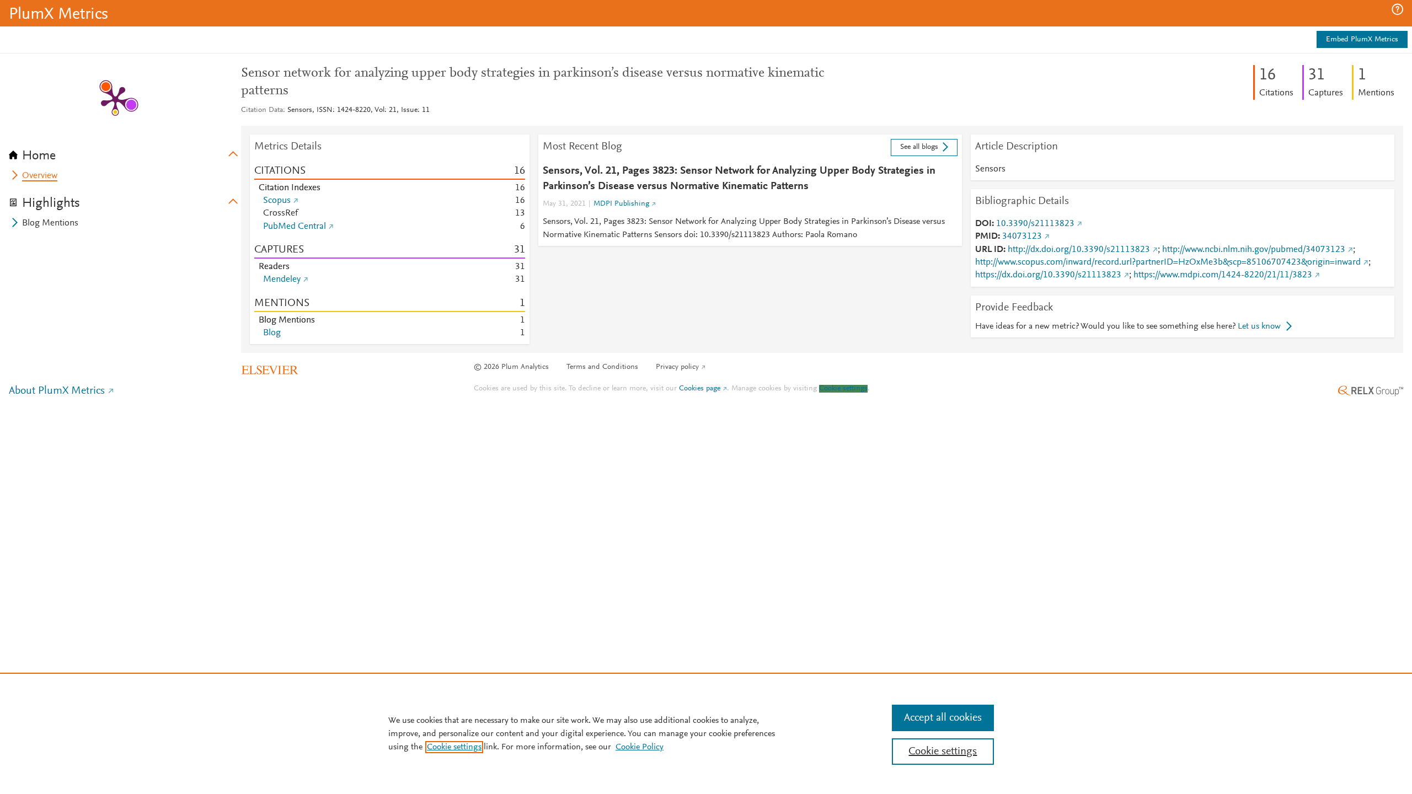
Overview (39, 175)
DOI (983, 223)
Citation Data (262, 110)
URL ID (989, 249)
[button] (1397, 9)
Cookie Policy (640, 747)
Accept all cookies (943, 717)
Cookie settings (843, 389)
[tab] (125, 152)
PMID (986, 236)
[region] (706, 733)
